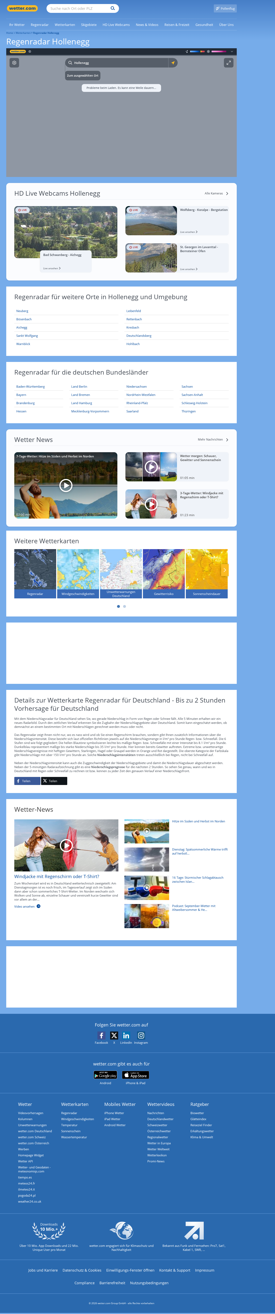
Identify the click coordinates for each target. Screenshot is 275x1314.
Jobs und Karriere (43, 1270)
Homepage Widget (31, 1155)
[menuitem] (17, 24)
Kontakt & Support (174, 1270)
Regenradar (69, 1113)
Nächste (225, 570)
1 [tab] (118, 606)
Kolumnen (25, 1119)
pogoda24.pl (27, 1195)
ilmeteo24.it (26, 1189)
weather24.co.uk (29, 1201)
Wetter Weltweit (158, 1149)
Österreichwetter (159, 1131)
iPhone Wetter (114, 1113)
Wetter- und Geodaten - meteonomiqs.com (34, 1169)
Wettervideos (161, 1104)
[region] (121, 112)
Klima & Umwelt (201, 1137)
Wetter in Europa (159, 1143)
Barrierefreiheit (112, 1282)
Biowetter (197, 1113)
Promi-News (155, 1161)
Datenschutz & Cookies (82, 1270)
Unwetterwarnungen (32, 1125)
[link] (17, 24)
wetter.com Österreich (33, 1143)
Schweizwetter (157, 1125)
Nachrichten (155, 1113)
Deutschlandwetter (160, 1119)
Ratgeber (199, 1104)
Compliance (84, 1282)
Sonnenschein (71, 1131)
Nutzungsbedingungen (149, 1282)
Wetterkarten (23, 33)
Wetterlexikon (157, 1155)
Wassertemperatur (74, 1137)
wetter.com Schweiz (32, 1137)
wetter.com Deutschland (35, 1131)
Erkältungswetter (202, 1131)
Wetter (25, 1104)
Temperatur (69, 1125)
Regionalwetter (157, 1137)
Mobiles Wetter (120, 1104)
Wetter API (25, 1161)
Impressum (204, 1270)
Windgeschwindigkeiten (77, 1119)
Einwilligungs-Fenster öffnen (130, 1270)
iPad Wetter (112, 1119)
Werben (23, 1149)
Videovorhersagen (30, 1113)
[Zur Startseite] (22, 8)
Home (9, 33)
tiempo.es (25, 1177)
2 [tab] (124, 606)
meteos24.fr (26, 1183)
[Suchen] (112, 8)
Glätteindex (198, 1119)
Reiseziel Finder (201, 1125)
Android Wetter (115, 1125)
